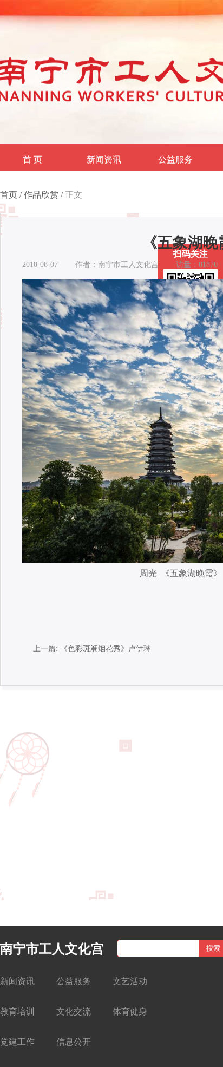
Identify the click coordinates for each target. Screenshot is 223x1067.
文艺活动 (130, 981)
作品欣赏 (41, 194)
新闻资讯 (104, 159)
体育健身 (130, 1011)
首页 (8, 194)
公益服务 (175, 159)
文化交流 (73, 1011)
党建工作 (17, 1042)
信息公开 (73, 1042)
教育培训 (17, 1011)
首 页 (32, 159)
